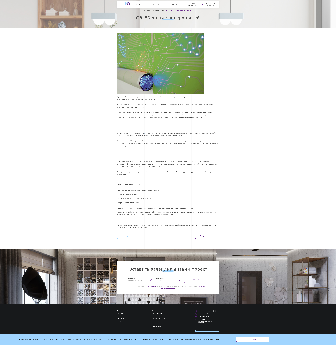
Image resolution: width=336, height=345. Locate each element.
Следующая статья (207, 236)
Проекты (137, 4)
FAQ (119, 321)
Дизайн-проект (158, 313)
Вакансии (121, 318)
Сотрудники (122, 316)
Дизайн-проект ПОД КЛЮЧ (162, 321)
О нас (159, 4)
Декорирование (158, 326)
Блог (166, 4)
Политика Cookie (213, 339)
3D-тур (155, 323)
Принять (252, 339)
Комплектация (158, 316)
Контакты (174, 4)
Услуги (145, 4)
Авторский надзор (159, 318)
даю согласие (151, 286)
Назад (125, 236)
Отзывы (120, 313)
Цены (152, 4)
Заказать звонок (207, 329)
